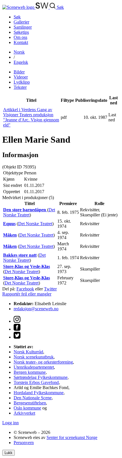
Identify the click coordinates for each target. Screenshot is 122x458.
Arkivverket (24, 413)
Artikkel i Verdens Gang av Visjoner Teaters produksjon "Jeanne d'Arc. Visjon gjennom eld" (31, 117)
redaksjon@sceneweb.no (36, 308)
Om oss (20, 37)
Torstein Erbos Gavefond (36, 382)
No (19, 52)
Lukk (8, 453)
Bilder (19, 71)
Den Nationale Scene (33, 397)
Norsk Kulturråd (28, 351)
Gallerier (21, 22)
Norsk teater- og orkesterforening (43, 362)
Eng (21, 62)
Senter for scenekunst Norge (72, 437)
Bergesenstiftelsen (30, 402)
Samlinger (23, 27)
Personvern (24, 442)
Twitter (50, 288)
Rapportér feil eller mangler (26, 294)
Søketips (21, 32)
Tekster (20, 87)
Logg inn (10, 422)
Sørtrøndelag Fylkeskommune (41, 377)
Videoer (21, 77)
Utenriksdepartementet (34, 367)
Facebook (25, 288)
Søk (17, 16)
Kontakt (21, 42)
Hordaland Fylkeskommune (39, 392)
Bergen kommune (30, 372)
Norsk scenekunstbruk (34, 356)
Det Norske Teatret (29, 212)
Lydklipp (22, 82)
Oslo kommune (27, 408)
